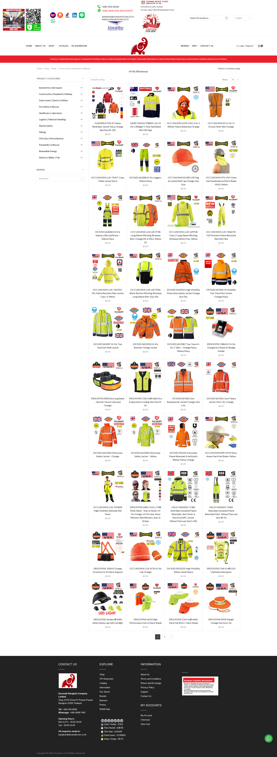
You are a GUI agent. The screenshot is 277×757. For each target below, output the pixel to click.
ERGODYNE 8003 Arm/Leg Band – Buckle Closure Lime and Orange (107, 402)
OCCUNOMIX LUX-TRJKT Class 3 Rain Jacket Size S (107, 179)
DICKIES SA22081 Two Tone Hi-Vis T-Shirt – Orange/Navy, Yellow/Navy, (183, 347)
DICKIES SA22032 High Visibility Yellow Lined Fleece (183, 570)
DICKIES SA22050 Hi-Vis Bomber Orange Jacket (145, 346)
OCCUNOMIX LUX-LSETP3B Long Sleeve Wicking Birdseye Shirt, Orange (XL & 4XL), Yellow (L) (145, 237)
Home (29, 45)
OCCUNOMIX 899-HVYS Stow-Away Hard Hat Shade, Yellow (221, 454)
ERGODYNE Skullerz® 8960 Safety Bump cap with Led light (107, 621)
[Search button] (226, 18)
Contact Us (206, 45)
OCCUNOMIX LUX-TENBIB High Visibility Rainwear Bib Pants (107, 510)
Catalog (63, 45)
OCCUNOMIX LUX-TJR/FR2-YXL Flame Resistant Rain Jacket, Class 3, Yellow (107, 293)
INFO (194, 45)
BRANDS (185, 45)
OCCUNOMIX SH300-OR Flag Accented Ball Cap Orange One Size (183, 181)
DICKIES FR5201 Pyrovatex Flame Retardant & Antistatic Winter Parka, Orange (183, 456)
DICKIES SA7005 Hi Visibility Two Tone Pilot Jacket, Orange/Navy (221, 293)
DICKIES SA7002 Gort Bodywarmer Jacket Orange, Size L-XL (183, 402)
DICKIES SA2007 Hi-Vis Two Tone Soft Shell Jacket (107, 346)
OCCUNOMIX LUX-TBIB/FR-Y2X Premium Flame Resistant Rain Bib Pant (221, 235)
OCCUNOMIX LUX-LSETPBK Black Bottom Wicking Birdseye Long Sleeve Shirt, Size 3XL (146, 293)
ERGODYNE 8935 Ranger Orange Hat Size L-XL (221, 621)
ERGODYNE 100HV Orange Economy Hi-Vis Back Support (108, 570)
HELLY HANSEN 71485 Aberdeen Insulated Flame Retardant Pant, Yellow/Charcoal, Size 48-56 (221, 512)
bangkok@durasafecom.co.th (72, 734)
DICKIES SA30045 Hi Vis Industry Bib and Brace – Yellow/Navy (107, 235)
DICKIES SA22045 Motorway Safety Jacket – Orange (107, 454)
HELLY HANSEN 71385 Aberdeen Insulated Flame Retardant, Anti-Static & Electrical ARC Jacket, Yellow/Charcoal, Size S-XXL (183, 514)
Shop (51, 45)
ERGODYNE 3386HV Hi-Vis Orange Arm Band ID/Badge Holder (221, 347)
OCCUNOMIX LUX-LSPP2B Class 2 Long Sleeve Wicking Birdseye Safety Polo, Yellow (183, 235)
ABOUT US (40, 45)
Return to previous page (229, 68)
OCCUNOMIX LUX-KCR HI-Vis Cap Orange (146, 570)
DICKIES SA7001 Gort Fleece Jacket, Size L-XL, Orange (221, 400)
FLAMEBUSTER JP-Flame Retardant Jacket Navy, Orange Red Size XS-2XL (107, 126)
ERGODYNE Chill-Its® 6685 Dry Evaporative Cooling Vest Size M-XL (145, 402)
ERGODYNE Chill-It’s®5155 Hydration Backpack (221, 570)
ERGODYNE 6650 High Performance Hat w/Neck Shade (145, 621)
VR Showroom (79, 45)
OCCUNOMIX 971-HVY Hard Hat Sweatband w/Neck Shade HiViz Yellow (221, 181)
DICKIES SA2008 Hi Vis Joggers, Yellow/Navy (145, 179)
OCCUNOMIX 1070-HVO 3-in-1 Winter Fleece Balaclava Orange (183, 125)
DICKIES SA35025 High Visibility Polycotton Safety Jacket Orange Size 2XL (183, 293)
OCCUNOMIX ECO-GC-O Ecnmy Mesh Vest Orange (221, 125)
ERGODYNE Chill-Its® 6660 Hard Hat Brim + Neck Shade (183, 621)
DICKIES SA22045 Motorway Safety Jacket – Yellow (145, 454)
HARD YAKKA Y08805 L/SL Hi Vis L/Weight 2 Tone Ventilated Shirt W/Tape (145, 126)
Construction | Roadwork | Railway (74, 68)
